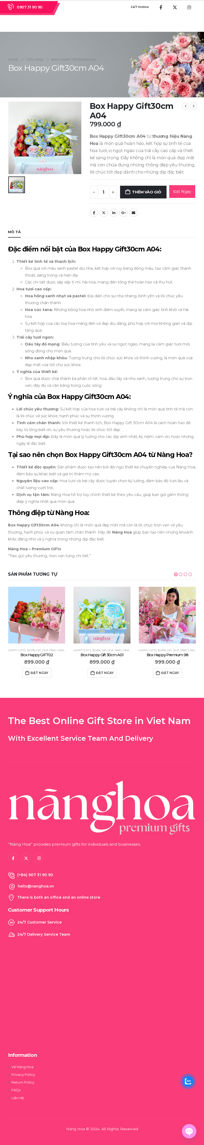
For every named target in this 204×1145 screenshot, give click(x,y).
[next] (193, 106)
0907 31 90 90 (29, 7)
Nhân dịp (34, 650)
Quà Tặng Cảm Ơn (55, 650)
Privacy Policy (23, 1075)
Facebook (94, 212)
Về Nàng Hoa (22, 1067)
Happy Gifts (17, 650)
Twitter (104, 212)
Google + (123, 212)
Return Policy (22, 1082)
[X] (175, 7)
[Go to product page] (36, 615)
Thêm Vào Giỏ (146, 192)
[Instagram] (189, 7)
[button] (175, 574)
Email (133, 212)
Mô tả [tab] (14, 232)
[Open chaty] (189, 1131)
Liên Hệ (17, 1098)
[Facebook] (160, 7)
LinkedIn (113, 212)
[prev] (185, 106)
